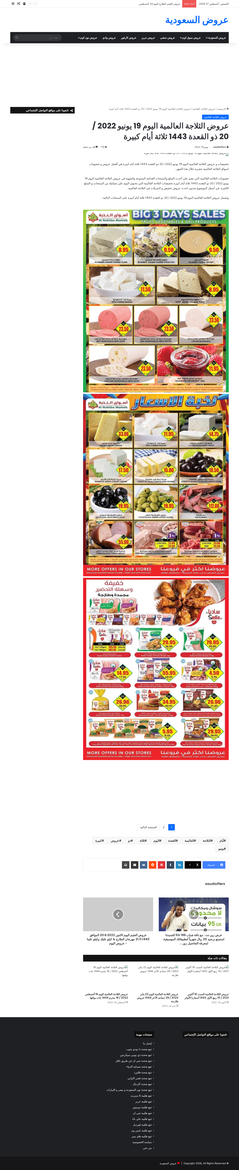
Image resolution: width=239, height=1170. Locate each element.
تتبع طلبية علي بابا (142, 1118)
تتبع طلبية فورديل (142, 1124)
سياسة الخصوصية (142, 1142)
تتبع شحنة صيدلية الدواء (139, 1066)
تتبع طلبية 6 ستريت (141, 1095)
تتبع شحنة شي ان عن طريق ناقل (134, 1060)
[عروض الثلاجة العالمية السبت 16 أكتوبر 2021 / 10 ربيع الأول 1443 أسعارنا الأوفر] (206, 978)
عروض (115, 840)
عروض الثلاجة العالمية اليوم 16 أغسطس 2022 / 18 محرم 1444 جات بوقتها (106, 996)
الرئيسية (221, 108)
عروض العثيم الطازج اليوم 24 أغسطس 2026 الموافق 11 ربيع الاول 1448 (142, 3)
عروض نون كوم (88, 37)
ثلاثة (142, 840)
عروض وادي (109, 37)
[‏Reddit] (152, 865)
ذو (129, 840)
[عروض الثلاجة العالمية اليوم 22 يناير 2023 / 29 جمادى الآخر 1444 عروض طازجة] (156, 978)
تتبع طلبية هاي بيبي (141, 1136)
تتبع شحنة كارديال (142, 1084)
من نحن (147, 1147)
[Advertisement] (119, 75)
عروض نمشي (167, 37)
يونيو (221, 848)
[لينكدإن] (179, 865)
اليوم (156, 840)
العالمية (189, 840)
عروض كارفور (128, 37)
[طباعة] (125, 865)
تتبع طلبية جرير (143, 1101)
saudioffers (219, 147)
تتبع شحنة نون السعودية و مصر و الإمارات (129, 1089)
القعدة (172, 840)
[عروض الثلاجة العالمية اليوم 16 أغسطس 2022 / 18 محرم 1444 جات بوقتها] (105, 978)
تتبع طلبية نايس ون (141, 1130)
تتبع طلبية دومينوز (142, 1107)
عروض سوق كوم (191, 37)
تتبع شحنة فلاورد (143, 1072)
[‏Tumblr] (170, 865)
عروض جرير (148, 37)
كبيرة (98, 840)
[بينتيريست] (161, 865)
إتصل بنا (147, 1043)
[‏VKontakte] (143, 865)
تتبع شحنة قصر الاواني (140, 1078)
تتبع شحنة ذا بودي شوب (139, 1049)
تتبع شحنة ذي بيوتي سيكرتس (136, 1055)
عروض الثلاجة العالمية (204, 108)
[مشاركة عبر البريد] (134, 865)
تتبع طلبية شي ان (142, 1113)
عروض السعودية (217, 37)
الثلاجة (207, 840)
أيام (222, 840)
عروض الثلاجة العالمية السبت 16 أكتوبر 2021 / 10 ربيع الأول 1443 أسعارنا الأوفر (206, 996)
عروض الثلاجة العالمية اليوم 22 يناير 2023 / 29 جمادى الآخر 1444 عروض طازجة (157, 997)
